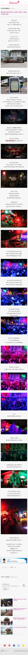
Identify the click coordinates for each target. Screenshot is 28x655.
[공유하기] (5, 567)
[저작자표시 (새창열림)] (15, 567)
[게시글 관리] (7, 567)
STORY (2, 577)
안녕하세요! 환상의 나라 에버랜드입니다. (10, 586)
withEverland (5, 584)
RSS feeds (26, 650)
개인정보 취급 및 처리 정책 (22, 650)
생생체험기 (7, 577)
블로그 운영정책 (16, 650)
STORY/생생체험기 (5, 8)
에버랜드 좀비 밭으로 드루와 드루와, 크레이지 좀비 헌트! (14, 13)
